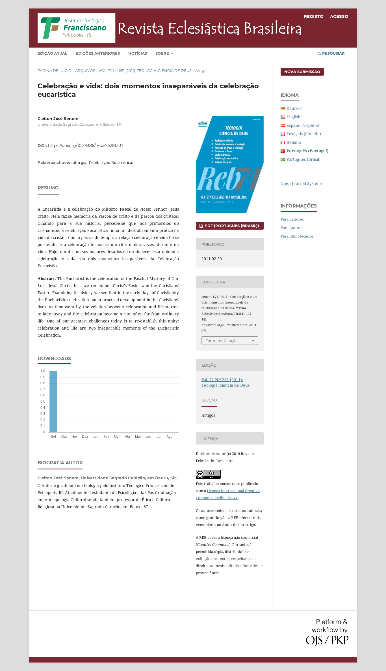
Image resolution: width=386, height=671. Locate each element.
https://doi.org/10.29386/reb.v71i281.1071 (86, 145)
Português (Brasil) (303, 159)
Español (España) (303, 125)
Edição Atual (52, 53)
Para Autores (292, 227)
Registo (314, 16)
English (293, 116)
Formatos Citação (221, 340)
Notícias (137, 53)
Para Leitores (292, 219)
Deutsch (294, 108)
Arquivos (85, 70)
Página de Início (54, 70)
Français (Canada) (304, 133)
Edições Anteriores (98, 53)
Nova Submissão (302, 71)
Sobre (162, 53)
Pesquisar (333, 53)
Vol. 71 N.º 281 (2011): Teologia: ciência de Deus (145, 70)
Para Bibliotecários (297, 236)
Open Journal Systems (301, 183)
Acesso (339, 16)
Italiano (294, 142)
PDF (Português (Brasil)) (231, 225)
